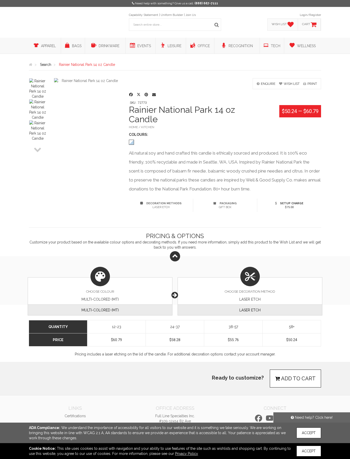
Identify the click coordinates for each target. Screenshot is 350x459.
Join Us (191, 15)
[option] (37, 88)
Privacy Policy (186, 454)
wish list (292, 84)
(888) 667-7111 (206, 3)
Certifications (75, 416)
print (312, 84)
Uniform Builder (172, 15)
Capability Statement (143, 15)
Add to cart (298, 378)
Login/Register (310, 15)
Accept (309, 433)
